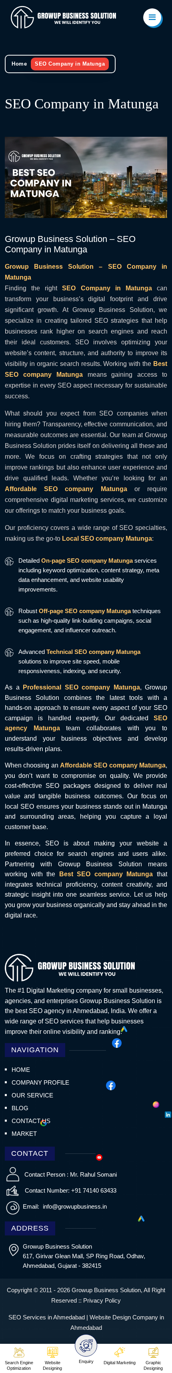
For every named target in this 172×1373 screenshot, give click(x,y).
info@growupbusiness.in (74, 1206)
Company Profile (40, 1082)
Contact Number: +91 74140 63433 (70, 1190)
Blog (20, 1108)
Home (19, 64)
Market (24, 1133)
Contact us (31, 1120)
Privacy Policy (102, 1300)
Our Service (32, 1095)
